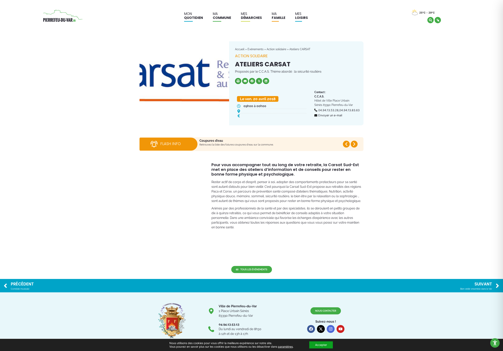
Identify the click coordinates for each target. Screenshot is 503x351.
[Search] (430, 20)
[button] (238, 81)
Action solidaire (276, 49)
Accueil (239, 49)
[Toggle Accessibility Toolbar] (495, 343)
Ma (222, 15)
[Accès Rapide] (438, 20)
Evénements (255, 49)
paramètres (285, 346)
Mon (193, 15)
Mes (251, 15)
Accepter (321, 344)
